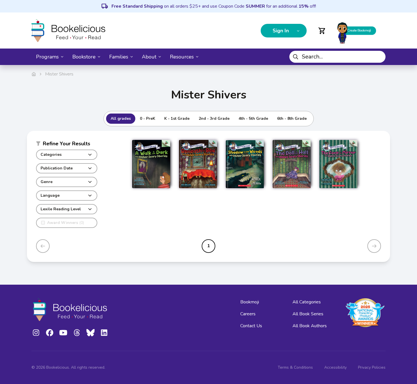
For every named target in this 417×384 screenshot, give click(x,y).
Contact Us (251, 326)
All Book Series (307, 314)
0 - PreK (147, 118)
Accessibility (335, 367)
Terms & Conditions (295, 367)
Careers (248, 314)
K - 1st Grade (176, 118)
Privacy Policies (372, 367)
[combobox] (337, 57)
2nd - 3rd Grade (214, 118)
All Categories (306, 302)
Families (118, 56)
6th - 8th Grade (292, 118)
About (149, 56)
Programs (47, 56)
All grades (121, 118)
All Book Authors (309, 326)
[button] (66, 145)
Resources (182, 56)
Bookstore (84, 56)
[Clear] (379, 57)
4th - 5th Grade (253, 118)
